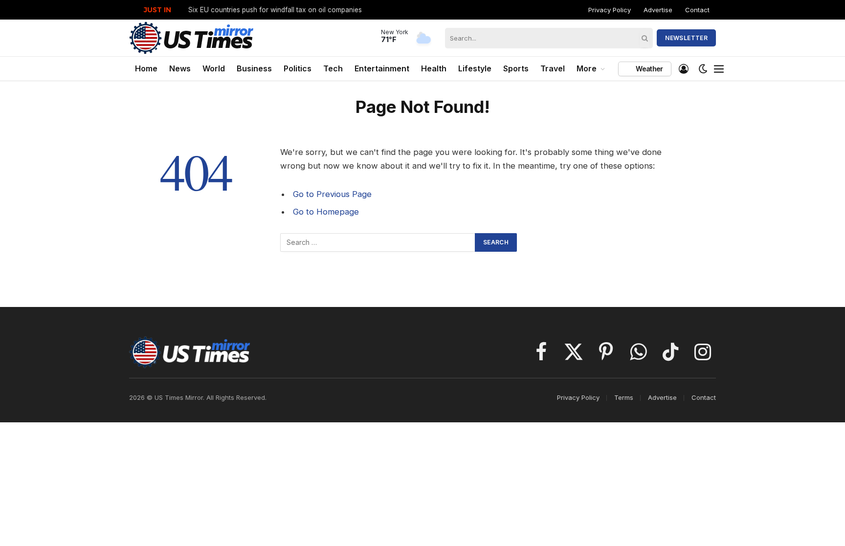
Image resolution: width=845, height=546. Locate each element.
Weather (648, 69)
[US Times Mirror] (192, 38)
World (213, 68)
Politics (297, 68)
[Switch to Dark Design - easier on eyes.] (703, 69)
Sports (516, 68)
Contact (697, 10)
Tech (333, 68)
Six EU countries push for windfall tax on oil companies (275, 10)
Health (433, 68)
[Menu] (719, 69)
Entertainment (382, 68)
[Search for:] (378, 242)
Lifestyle (474, 68)
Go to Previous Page (332, 194)
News (180, 68)
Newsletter (686, 38)
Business (254, 68)
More (587, 68)
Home (146, 68)
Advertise (658, 10)
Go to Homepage (326, 212)
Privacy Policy (609, 10)
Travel (552, 68)
